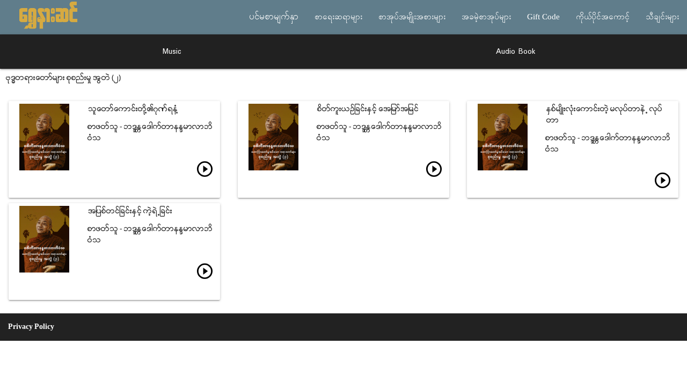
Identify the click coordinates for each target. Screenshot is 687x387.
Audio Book (515, 52)
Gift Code (543, 17)
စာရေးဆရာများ (338, 17)
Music (172, 52)
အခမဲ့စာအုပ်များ (486, 17)
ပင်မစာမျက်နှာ (273, 17)
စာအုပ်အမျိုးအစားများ (411, 17)
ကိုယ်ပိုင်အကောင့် (603, 17)
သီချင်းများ (662, 17)
